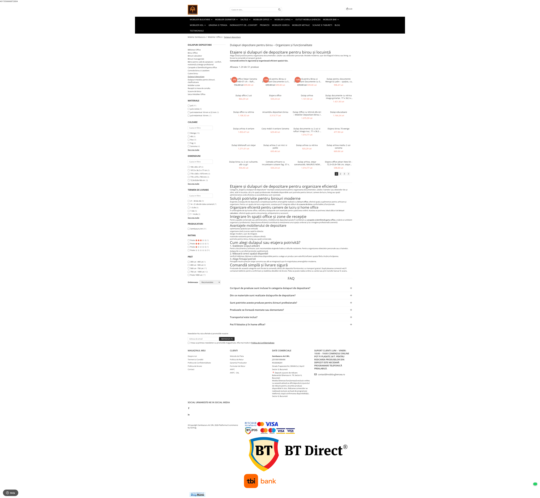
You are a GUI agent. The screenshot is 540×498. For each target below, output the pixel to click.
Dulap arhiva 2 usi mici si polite (275, 146)
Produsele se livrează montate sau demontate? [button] (257, 309)
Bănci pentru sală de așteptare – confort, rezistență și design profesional (204, 63)
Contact (191, 369)
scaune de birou (305, 204)
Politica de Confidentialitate (262, 343)
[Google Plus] (189, 411)
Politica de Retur (237, 359)
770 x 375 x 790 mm (198, 177)
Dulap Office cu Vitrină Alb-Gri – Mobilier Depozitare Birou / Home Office (307, 113)
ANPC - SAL (234, 372)
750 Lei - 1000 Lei (197, 271)
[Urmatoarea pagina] (348, 174)
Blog (337, 25)
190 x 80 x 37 (195, 167)
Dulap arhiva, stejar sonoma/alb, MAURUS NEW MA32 (307, 163)
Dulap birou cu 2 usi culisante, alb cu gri (243, 163)
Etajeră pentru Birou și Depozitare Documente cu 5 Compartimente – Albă (275, 80)
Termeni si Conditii (195, 359)
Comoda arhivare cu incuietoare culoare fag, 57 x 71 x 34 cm (275, 163)
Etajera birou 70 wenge (338, 128)
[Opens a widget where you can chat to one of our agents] (10, 493)
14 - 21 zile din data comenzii (202, 204)
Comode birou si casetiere (198, 70)
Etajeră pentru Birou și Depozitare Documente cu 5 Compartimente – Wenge (307, 80)
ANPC (232, 369)
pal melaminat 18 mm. (199, 115)
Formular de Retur (237, 366)
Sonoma (193, 146)
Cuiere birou (193, 73)
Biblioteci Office (194, 49)
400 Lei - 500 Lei (196, 265)
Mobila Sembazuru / (197, 37)
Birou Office (193, 53)
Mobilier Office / (216, 37)
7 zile (192, 211)
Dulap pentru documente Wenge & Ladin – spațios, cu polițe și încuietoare (338, 80)
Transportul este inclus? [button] (243, 317)
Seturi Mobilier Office (196, 94)
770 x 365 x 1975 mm (199, 173)
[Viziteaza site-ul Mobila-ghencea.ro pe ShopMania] (197, 494)
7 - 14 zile (194, 214)
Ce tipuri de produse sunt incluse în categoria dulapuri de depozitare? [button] (270, 288)
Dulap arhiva (307, 95)
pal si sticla (194, 109)
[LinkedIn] (189, 414)
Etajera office (275, 95)
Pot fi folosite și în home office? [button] (247, 324)
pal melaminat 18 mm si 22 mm (203, 112)
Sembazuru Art (196, 228)
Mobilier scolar (194, 85)
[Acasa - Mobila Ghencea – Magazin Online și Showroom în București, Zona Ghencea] (202, 10)
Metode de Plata (237, 356)
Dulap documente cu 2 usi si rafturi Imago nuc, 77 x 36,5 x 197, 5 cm (307, 130)
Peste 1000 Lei (196, 275)
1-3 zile (193, 207)
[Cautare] (279, 9)
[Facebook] (189, 408)
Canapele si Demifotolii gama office (202, 67)
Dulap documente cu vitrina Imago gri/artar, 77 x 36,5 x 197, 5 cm (338, 96)
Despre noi (192, 356)
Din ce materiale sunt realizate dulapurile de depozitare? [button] (263, 295)
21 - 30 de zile (195, 201)
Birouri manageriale (196, 59)
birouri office (302, 201)
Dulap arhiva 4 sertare (243, 128)
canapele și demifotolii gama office (321, 220)
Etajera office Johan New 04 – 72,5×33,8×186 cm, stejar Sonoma (338, 163)
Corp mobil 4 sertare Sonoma (275, 128)
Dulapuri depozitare (196, 76)
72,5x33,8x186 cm (197, 180)
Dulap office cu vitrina (243, 112)
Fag (191, 143)
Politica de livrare (195, 366)
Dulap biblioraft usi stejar (244, 145)
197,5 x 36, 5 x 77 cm (198, 170)
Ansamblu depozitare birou (275, 112)
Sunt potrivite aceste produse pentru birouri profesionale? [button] (263, 302)
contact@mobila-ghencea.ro (331, 374)
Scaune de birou (194, 91)
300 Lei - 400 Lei (196, 261)
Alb (191, 136)
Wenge (193, 133)
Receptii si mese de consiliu (199, 88)
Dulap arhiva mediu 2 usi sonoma (338, 146)
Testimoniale (197, 30)
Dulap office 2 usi (244, 95)
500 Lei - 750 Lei (196, 268)
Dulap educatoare (338, 112)
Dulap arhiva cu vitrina (307, 145)
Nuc (192, 139)
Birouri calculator (195, 56)
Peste (192, 240)
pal (191, 105)
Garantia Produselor (238, 362)
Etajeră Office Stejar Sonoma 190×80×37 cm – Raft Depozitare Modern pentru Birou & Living (243, 80)
